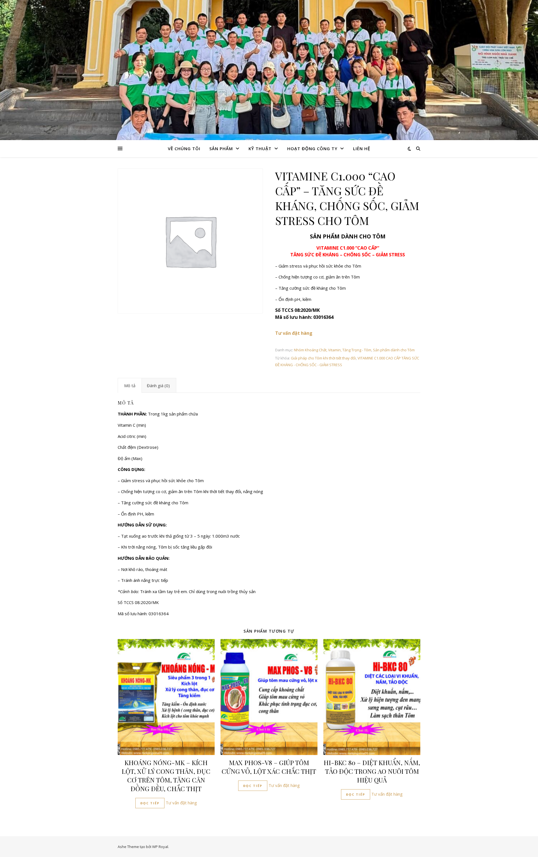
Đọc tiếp (149, 803)
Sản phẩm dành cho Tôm (394, 349)
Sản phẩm (221, 148)
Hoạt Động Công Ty (312, 148)
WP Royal (160, 846)
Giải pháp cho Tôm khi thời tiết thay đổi (323, 358)
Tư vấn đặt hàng (181, 802)
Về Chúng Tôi (184, 148)
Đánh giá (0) (158, 385)
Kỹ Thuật (260, 148)
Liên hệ (361, 148)
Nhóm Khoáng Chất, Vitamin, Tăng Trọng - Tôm (332, 349)
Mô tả (129, 385)
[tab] (130, 385)
